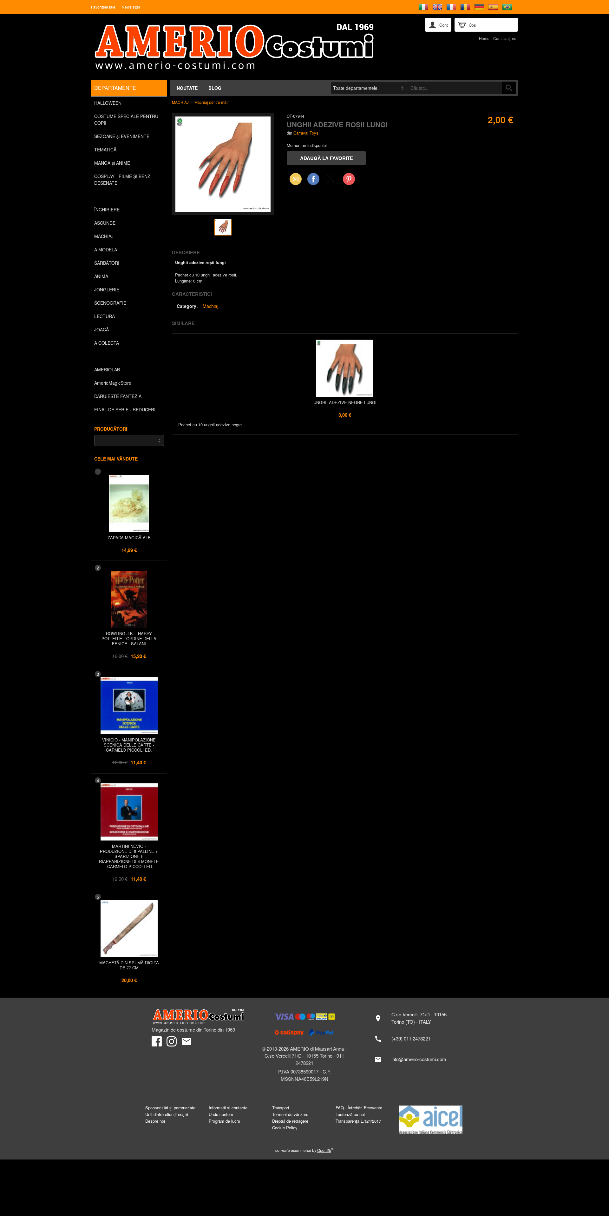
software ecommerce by (304, 1150)
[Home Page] (250, 47)
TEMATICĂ (105, 149)
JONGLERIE (106, 289)
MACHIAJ (104, 236)
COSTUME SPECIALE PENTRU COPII (126, 119)
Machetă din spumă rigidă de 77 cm (129, 965)
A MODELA (105, 249)
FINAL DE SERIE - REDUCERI (124, 409)
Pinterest (349, 179)
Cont (443, 25)
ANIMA (101, 276)
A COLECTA (106, 343)
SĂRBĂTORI (106, 263)
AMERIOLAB (107, 369)
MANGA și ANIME (112, 163)
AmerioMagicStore (112, 383)
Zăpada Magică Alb (129, 538)
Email (294, 179)
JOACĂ (101, 329)
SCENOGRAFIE (110, 303)
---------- (102, 196)
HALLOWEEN (107, 103)
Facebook (313, 179)
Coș (472, 25)
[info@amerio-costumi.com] (413, 1059)
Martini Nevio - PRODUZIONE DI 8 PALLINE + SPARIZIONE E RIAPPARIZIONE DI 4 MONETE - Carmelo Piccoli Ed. (129, 856)
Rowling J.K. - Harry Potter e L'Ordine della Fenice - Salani (129, 638)
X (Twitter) (331, 181)
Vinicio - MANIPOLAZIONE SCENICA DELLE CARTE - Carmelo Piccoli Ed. (129, 745)
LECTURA (104, 316)
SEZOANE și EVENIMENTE (121, 136)
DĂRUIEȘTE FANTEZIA (117, 396)
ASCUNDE (104, 223)
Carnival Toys (305, 133)
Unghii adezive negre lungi (345, 402)
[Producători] (129, 440)
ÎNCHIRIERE (107, 209)
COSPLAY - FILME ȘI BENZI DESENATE (123, 179)
